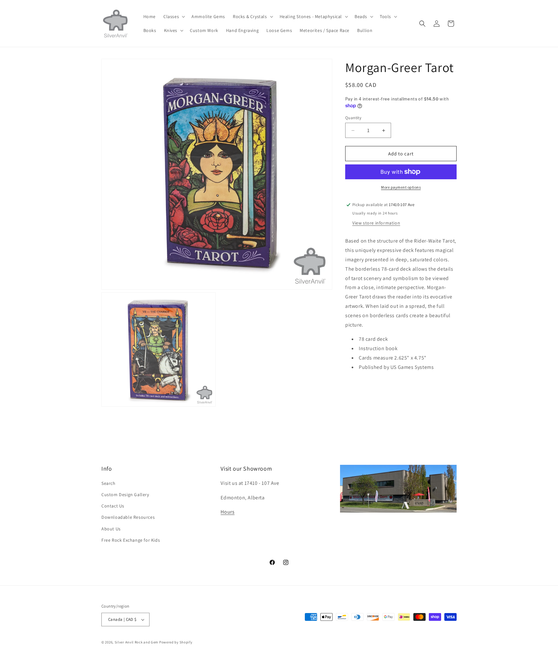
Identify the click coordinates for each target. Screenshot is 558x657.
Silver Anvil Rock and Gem (137, 642)
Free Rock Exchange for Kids (130, 540)
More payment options (401, 187)
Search (108, 483)
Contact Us (112, 506)
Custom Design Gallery (125, 494)
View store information (376, 223)
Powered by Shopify (175, 642)
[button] (174, 16)
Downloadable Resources (128, 517)
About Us (111, 529)
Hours (227, 512)
